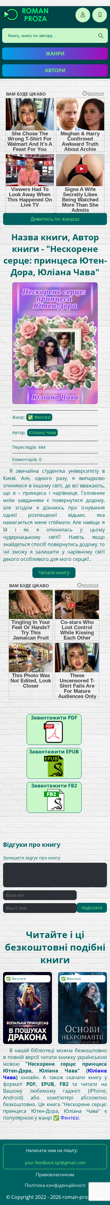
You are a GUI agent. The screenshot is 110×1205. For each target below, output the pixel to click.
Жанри (55, 53)
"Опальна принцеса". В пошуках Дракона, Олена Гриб (25, 987)
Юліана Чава (42, 432)
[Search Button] (100, 35)
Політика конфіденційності (55, 1185)
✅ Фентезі (39, 417)
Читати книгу (53, 572)
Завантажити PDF (54, 717)
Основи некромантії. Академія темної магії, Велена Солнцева (78, 990)
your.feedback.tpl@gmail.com (55, 1163)
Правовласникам (55, 1174)
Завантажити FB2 (54, 785)
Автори (55, 70)
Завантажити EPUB (54, 751)
